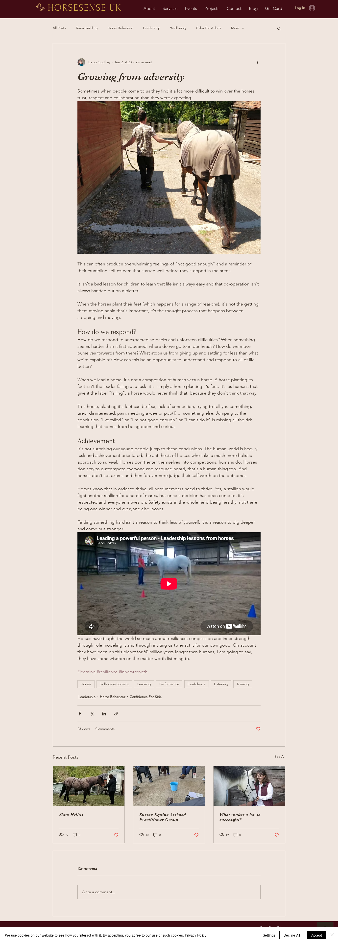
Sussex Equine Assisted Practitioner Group (162, 817)
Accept (316, 935)
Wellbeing (178, 28)
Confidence (197, 684)
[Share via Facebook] (79, 713)
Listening (221, 684)
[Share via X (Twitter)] (92, 713)
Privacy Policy (195, 935)
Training (243, 684)
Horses (86, 684)
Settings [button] (269, 935)
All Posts (59, 28)
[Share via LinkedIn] (104, 713)
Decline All (292, 935)
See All (279, 756)
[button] (279, 28)
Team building (87, 28)
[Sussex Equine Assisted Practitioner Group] (169, 786)
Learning (144, 684)
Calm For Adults (208, 28)
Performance (169, 684)
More (235, 28)
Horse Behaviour (120, 28)
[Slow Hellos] (88, 786)
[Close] (332, 935)
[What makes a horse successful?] (249, 786)
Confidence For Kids (146, 696)
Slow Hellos (71, 814)
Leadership (151, 28)
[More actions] (258, 62)
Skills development (114, 684)
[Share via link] (116, 713)
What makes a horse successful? (239, 817)
